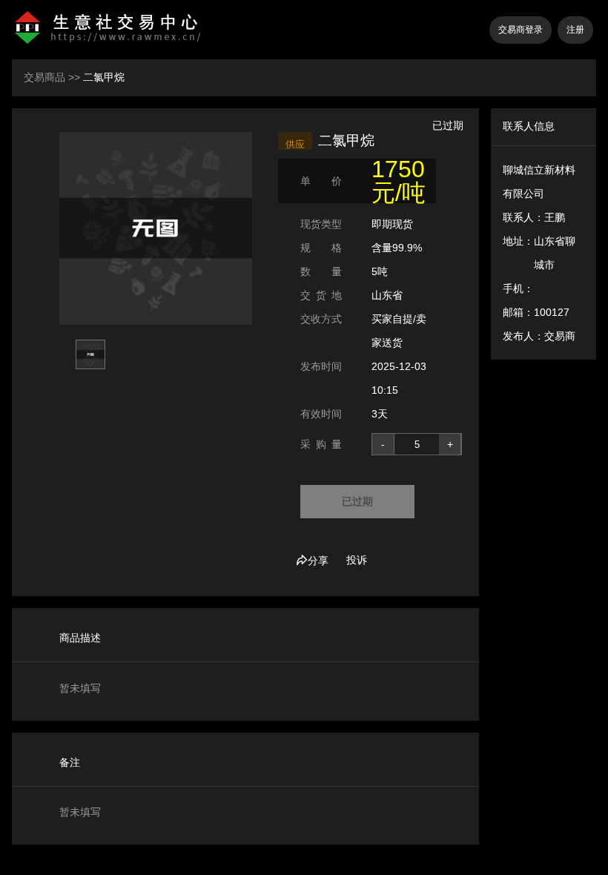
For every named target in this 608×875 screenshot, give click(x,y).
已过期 (357, 501)
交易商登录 (520, 29)
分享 (318, 561)
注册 (575, 29)
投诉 (356, 560)
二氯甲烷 (104, 77)
